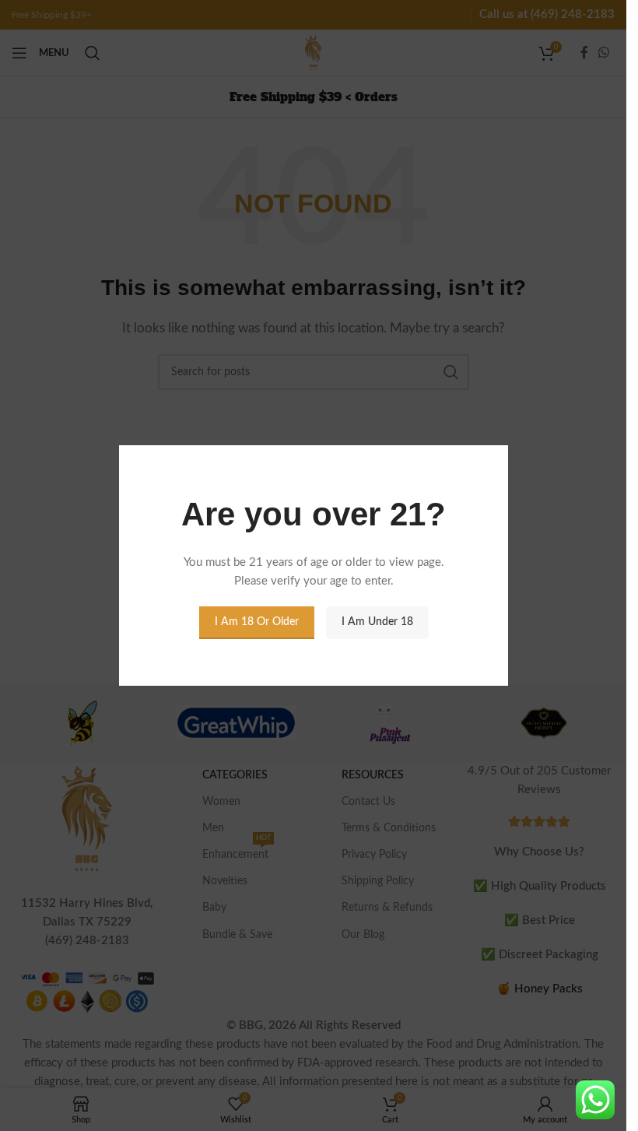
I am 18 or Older (256, 621)
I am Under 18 (376, 621)
